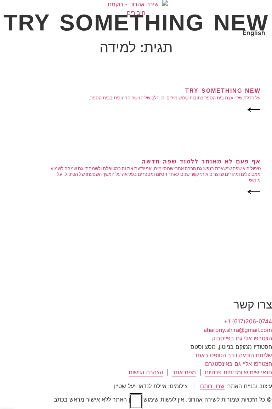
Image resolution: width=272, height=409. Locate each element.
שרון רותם (212, 386)
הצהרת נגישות (146, 372)
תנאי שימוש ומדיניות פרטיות (238, 372)
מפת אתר (184, 372)
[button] (231, 346)
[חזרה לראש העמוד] (136, 401)
